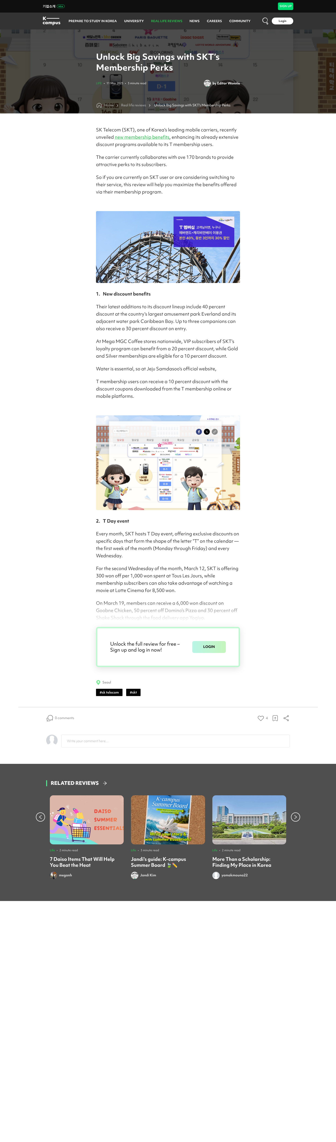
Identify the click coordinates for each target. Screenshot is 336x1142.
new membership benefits (142, 137)
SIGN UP (286, 6)
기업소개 (49, 6)
